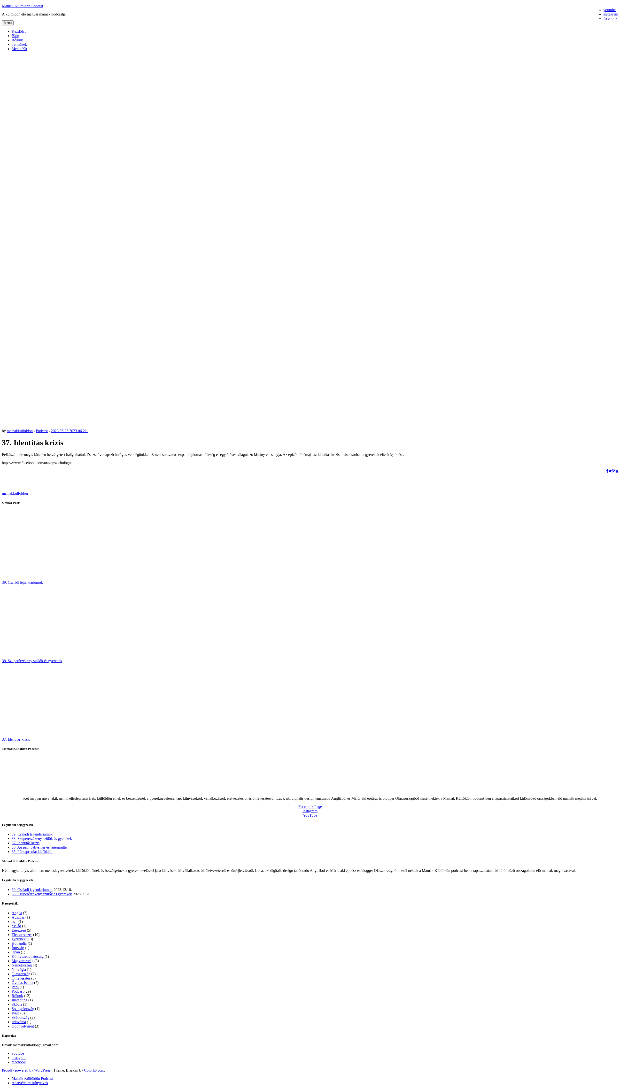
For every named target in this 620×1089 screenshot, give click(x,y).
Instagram (310, 811)
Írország (18, 948)
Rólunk (17, 40)
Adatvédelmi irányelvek (30, 1083)
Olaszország (21, 974)
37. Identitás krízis (16, 739)
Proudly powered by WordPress (26, 1070)
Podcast (42, 431)
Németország (22, 965)
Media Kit (19, 49)
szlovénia (19, 1022)
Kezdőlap (19, 31)
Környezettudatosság (28, 956)
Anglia (17, 913)
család (16, 926)
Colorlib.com (94, 1070)
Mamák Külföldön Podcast (22, 6)
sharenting (19, 1000)
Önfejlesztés (21, 978)
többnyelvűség (23, 1026)
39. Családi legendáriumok (22, 582)
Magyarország (22, 961)
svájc (15, 1013)
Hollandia (19, 943)
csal (14, 922)
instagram (19, 1058)
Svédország (20, 1017)
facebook (19, 1062)
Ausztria (18, 917)
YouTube (310, 815)
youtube (18, 1053)
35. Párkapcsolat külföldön (32, 852)
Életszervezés (22, 935)
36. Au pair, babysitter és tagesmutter (40, 847)
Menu (8, 23)
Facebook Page (310, 807)
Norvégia (19, 969)
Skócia (17, 1004)
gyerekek (19, 939)
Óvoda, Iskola (22, 983)
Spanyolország (23, 1009)
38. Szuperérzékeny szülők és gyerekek (32, 661)
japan (16, 952)
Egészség (19, 930)
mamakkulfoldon (20, 431)
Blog (15, 36)
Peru (15, 987)
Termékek (19, 44)
